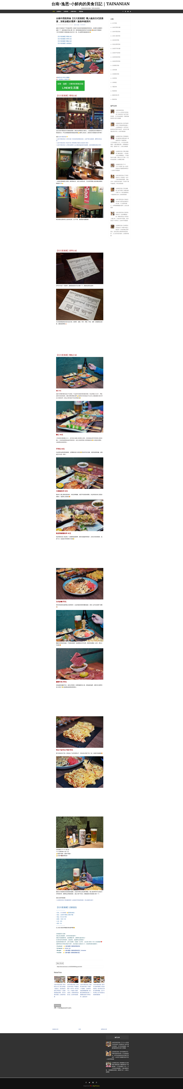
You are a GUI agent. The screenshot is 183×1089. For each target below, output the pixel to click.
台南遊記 (114, 82)
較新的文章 (55, 1029)
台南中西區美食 (62, 136)
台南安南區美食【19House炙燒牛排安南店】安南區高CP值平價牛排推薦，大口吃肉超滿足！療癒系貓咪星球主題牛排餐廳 (119, 114)
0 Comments (82, 24)
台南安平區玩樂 (116, 48)
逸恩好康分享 (115, 95)
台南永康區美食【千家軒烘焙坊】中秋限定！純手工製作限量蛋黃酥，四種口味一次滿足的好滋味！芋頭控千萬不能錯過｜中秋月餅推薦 (119, 179)
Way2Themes (96, 1086)
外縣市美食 (73, 11)
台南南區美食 (115, 74)
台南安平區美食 (116, 52)
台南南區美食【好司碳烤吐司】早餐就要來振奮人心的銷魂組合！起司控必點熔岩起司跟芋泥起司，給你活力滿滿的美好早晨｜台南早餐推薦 (119, 127)
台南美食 (59, 11)
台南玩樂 (66, 11)
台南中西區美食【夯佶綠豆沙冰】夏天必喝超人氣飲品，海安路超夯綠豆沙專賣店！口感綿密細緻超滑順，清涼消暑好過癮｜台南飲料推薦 (60, 990)
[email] (128, 11)
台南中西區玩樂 (116, 27)
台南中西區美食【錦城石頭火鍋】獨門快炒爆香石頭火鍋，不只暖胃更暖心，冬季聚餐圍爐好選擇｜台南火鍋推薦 (119, 203)
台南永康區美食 (116, 44)
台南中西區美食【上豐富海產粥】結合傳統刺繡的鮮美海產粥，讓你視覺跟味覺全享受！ (79, 145)
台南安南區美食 (116, 57)
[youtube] (130, 11)
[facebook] (123, 11)
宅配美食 (81, 11)
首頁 (54, 11)
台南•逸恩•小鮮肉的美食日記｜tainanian (90, 3)
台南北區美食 (115, 40)
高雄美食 (114, 91)
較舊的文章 (104, 1029)
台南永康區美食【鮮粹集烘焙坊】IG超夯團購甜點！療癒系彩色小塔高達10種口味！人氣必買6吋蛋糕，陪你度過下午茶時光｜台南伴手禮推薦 (119, 216)
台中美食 (114, 23)
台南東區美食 (115, 65)
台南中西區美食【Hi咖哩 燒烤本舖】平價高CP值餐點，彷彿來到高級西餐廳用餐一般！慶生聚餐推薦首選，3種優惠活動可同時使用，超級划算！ (86, 990)
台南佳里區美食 (116, 61)
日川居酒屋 (63, 912)
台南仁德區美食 (116, 36)
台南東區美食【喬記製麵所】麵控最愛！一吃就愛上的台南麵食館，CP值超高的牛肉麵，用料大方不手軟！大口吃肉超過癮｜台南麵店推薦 (119, 155)
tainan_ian (67, 948)
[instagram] (125, 11)
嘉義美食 (114, 99)
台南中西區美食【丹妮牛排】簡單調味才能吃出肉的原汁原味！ (73, 143)
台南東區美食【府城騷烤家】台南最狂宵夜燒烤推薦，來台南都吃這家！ (75, 900)
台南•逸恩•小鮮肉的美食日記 (72, 946)
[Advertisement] (79, 235)
